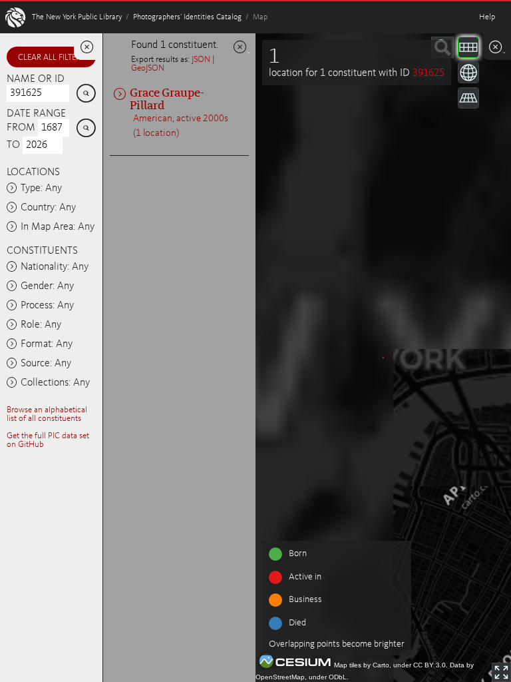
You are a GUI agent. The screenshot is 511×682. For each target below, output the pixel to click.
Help (487, 17)
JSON (201, 59)
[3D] (468, 72)
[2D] (468, 47)
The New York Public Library (77, 17)
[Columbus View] (468, 98)
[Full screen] (501, 672)
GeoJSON (147, 68)
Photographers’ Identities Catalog (187, 17)
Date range (36, 114)
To (13, 145)
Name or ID (36, 79)
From (21, 128)
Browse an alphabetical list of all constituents (47, 414)
